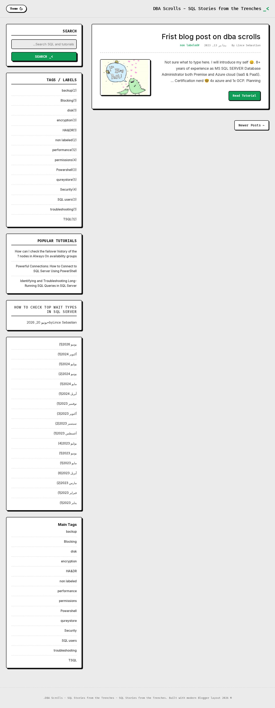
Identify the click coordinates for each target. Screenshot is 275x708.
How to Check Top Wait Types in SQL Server (45, 309)
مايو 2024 (68, 384)
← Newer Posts (252, 125)
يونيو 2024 (68, 374)
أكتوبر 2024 (67, 354)
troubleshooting (61, 209)
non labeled (63, 140)
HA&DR (68, 130)
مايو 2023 (68, 463)
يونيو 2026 (68, 344)
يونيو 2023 (68, 453)
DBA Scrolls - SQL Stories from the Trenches (207, 8)
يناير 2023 (68, 503)
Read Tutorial (244, 96)
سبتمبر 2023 (66, 423)
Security (66, 189)
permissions (63, 160)
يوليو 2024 (68, 364)
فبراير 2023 (67, 493)
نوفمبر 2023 (67, 404)
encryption (64, 120)
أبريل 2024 (68, 394)
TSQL (67, 219)
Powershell (64, 170)
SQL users (65, 199)
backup (67, 90)
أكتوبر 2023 (67, 414)
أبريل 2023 (67, 473)
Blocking (67, 100)
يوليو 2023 (67, 443)
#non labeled (189, 45)
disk (70, 110)
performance (61, 150)
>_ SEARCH (44, 56)
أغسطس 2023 (65, 433)
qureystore (64, 180)
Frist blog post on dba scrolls (211, 36)
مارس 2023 (67, 483)
